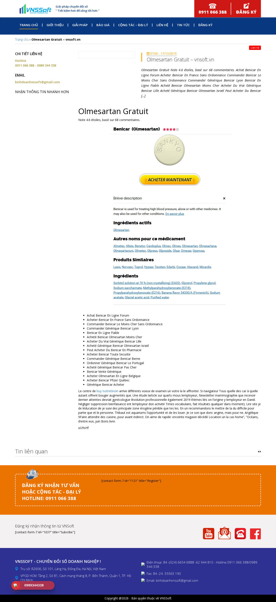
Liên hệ (162, 25)
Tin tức (183, 25)
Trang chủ (28, 25)
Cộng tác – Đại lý (133, 25)
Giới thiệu (55, 25)
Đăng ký (205, 25)
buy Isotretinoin (107, 391)
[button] (258, 451)
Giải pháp (80, 25)
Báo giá (103, 25)
